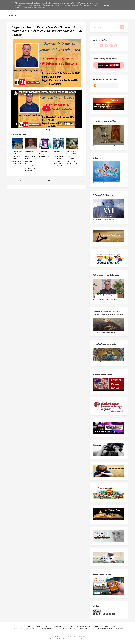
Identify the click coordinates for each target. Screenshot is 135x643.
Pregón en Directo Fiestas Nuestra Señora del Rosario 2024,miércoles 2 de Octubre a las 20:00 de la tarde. (47, 31)
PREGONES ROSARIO (34, 626)
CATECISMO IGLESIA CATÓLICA (65, 628)
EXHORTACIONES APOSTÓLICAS (105, 626)
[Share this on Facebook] (42, 130)
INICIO (22, 626)
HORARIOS (12, 15)
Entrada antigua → (80, 181)
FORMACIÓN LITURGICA (85, 628)
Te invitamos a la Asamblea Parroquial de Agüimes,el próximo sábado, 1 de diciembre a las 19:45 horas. (17, 159)
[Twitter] (106, 45)
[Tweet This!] (44, 130)
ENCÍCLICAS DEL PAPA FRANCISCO (81, 626)
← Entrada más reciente (16, 181)
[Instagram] (111, 45)
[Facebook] (101, 45)
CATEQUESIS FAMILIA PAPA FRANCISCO (56, 626)
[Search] (122, 27)
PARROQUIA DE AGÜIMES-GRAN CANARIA (73, 637)
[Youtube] (115, 45)
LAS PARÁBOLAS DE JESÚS (105, 628)
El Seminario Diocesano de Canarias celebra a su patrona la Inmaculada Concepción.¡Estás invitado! (58, 159)
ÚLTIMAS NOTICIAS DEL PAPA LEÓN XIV (22, 628)
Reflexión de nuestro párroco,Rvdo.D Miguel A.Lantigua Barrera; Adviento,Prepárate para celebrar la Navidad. (31, 161)
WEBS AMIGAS (120, 628)
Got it (117, 5)
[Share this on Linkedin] (52, 130)
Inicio (49, 181)
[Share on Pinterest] (49, 130)
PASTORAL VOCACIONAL (44, 628)
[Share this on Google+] (46, 130)
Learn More (108, 5)
